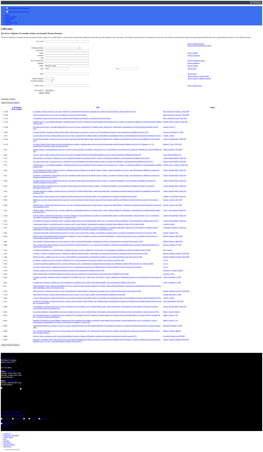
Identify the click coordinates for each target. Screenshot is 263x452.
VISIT (7, 15)
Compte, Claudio (168, 135)
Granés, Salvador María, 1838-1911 (174, 139)
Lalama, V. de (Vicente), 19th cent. (174, 196)
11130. (6, 118)
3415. (5, 260)
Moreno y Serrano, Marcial (172, 331)
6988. (5, 307)
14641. (6, 139)
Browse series (192, 74)
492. (5, 286)
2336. (5, 210)
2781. (5, 228)
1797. (5, 165)
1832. (5, 186)
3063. (5, 242)
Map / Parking (6, 364)
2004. (5, 205)
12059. (6, 127)
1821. (5, 175)
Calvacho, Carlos (168, 224)
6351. (5, 301)
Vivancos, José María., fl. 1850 (173, 132)
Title (97, 107)
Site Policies (7, 443)
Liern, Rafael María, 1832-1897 (173, 301)
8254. (5, 312)
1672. (5, 158)
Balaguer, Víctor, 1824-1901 (172, 144)
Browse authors (193, 53)
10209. (6, 115)
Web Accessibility (9, 445)
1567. (5, 150)
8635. (5, 315)
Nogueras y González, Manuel (173, 270)
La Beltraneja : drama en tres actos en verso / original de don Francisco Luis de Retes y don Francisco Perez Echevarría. (72, 118)
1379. (5, 136)
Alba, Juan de (167, 250)
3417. (5, 267)
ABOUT (8, 24)
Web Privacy (7, 446)
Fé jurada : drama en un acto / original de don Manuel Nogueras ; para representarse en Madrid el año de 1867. (69, 270)
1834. (5, 191)
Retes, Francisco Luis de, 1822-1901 (175, 118)
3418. (5, 271)
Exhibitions (10, 371)
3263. (5, 254)
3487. (5, 274)
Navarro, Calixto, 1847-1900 (172, 200)
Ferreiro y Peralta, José (170, 233)
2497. (5, 221)
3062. (5, 236)
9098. (5, 336)
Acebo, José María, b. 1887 (172, 277)
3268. (5, 257)
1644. (5, 155)
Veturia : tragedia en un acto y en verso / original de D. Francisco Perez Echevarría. (60, 115)
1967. (5, 196)
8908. (5, 331)
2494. (5, 216)
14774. (6, 144)
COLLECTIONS (10, 17)
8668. (5, 326)
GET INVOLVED (11, 22)
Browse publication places (196, 61)
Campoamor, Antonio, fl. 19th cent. (174, 227)
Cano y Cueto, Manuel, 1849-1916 (174, 210)
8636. (5, 320)
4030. (5, 277)
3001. (5, 233)
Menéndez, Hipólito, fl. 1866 (172, 326)
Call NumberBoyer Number (17, 108)
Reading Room (12, 381)
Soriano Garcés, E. (169, 127)
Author (212, 107)
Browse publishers (194, 63)
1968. (5, 200)
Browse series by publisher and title (199, 78)
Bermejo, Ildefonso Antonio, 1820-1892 (176, 253)
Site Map (6, 441)
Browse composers (194, 55)
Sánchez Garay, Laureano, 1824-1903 (175, 122)
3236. (5, 250)
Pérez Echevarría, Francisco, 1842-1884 (176, 111)
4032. (5, 283)
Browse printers (193, 66)
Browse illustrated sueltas (196, 44)
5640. (5, 298)
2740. (5, 224)
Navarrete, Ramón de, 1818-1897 (174, 336)
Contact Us (7, 433)
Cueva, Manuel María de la (172, 155)
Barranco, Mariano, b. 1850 (172, 245)
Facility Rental (8, 437)
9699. (5, 340)
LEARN (8, 21)
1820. (5, 170)
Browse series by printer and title (198, 76)
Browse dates (192, 69)
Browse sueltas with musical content (199, 45)
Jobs (4, 439)
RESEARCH (9, 19)
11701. (6, 122)
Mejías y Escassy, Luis (170, 315)
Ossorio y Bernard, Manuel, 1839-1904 (176, 339)
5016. (5, 291)
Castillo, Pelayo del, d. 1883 (172, 294)
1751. (5, 162)
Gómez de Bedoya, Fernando (172, 149)
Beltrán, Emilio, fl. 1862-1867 (173, 236)
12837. (6, 132)
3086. (5, 245)
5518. (5, 295)
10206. (6, 112)
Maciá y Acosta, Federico (171, 312)
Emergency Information (11, 435)
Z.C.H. (165, 260)
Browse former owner (195, 85)
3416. (5, 264)
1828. (5, 181)
